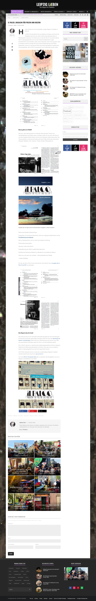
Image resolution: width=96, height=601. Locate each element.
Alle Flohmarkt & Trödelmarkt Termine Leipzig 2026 (77, 87)
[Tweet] (12, 46)
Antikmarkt (77, 115)
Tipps (10, 583)
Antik (65, 118)
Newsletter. (70, 14)
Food (10, 571)
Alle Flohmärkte (68, 115)
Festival (67, 111)
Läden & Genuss (59, 11)
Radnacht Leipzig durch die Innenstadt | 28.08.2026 (78, 74)
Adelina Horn (12, 35)
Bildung (15, 415)
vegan (23, 583)
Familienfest (77, 118)
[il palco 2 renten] (39, 315)
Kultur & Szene (16, 11)
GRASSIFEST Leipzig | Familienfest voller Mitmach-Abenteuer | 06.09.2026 (78, 94)
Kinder (22, 571)
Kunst (10, 574)
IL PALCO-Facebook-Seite (29, 357)
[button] (23, 411)
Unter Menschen (46, 11)
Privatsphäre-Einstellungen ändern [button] (82, 598)
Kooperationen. (63, 14)
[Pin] (12, 50)
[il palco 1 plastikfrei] (39, 160)
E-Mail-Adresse (11, 544)
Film (81, 111)
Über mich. (76, 14)
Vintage (28, 583)
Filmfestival (75, 111)
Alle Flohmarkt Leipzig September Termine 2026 (78, 81)
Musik (24, 574)
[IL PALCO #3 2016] (36, 384)
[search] (86, 39)
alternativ (11, 415)
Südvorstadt (26, 580)
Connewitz (21, 415)
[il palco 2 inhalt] (39, 284)
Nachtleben (20, 577)
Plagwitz (11, 580)
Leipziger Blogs (17, 574)
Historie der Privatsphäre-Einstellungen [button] (60, 598)
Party (27, 577)
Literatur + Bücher (13, 25)
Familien (66, 121)
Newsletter (36, 598)
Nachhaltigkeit (12, 577)
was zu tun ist (39, 354)
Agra (71, 121)
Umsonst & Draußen (31, 11)
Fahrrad (70, 118)
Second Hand (18, 580)
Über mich (31, 598)
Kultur (27, 571)
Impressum (50, 598)
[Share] (12, 43)
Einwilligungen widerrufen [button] (71, 598)
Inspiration (26, 415)
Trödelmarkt (16, 583)
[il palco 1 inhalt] (39, 112)
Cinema (65, 107)
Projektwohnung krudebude (25, 237)
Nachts (81, 11)
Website (37, 544)
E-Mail (64, 131)
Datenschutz (45, 598)
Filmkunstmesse (79, 107)
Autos (84, 115)
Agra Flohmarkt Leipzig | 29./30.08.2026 (28, 14)
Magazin (32, 415)
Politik (36, 415)
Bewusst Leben (71, 11)
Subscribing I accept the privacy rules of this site (75, 137)
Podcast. (56, 14)
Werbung (40, 598)
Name (9, 538)
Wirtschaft (41, 415)
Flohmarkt (24, 568)
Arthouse (84, 118)
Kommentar (10, 523)
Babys (71, 107)
